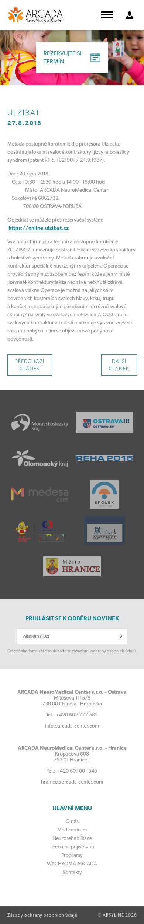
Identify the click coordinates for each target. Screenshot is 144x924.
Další (119, 365)
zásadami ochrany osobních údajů (104, 650)
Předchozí (29, 365)
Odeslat (120, 636)
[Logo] (35, 14)
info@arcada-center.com (72, 726)
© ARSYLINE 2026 (117, 915)
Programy (72, 855)
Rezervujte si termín (63, 57)
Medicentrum (72, 830)
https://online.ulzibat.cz (38, 228)
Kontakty (72, 872)
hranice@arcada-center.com (72, 782)
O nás (72, 821)
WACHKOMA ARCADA (72, 864)
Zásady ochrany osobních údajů (42, 915)
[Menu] (107, 15)
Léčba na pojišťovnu (72, 847)
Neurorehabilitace (72, 838)
